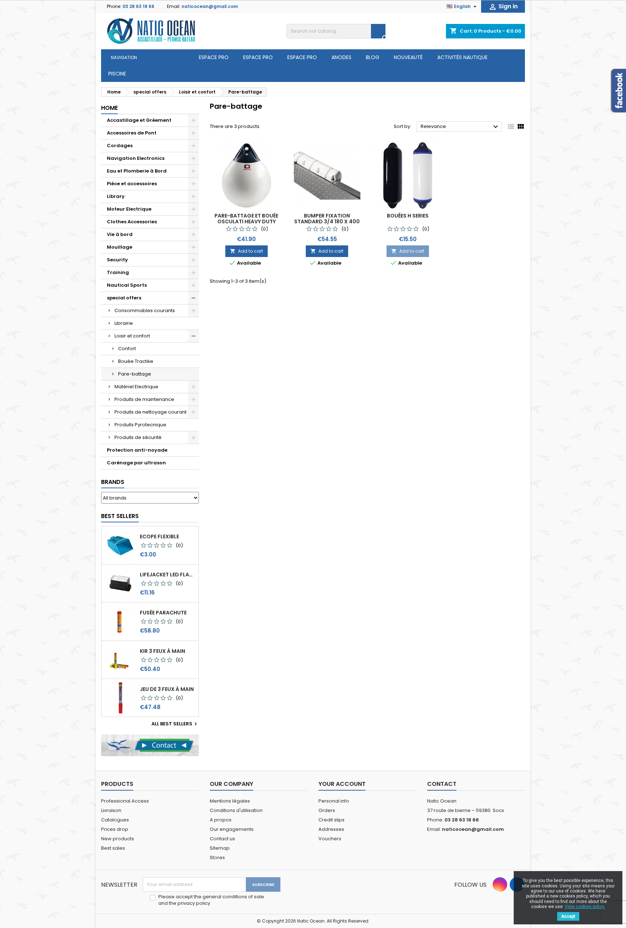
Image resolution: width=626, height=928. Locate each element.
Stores (217, 857)
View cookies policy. (585, 906)
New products (117, 838)
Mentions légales (230, 801)
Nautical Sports (127, 285)
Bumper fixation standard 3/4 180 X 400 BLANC (327, 221)
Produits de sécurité (138, 437)
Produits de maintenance (144, 399)
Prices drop (114, 829)
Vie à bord (120, 234)
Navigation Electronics (135, 158)
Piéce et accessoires (132, 183)
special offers (124, 297)
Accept (568, 916)
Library (116, 196)
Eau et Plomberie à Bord (137, 170)
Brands (112, 482)
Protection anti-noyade (137, 450)
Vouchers (329, 838)
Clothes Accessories (132, 221)
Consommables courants (144, 310)
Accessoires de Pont (131, 132)
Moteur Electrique (129, 209)
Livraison (111, 810)
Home (109, 108)
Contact (441, 784)
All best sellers (175, 724)
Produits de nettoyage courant (150, 412)
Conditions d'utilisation (236, 810)
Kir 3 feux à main (162, 651)
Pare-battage (134, 373)
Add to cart (246, 251)
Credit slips (331, 819)
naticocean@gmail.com (209, 6)
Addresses (331, 829)
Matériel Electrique (136, 386)
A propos (220, 819)
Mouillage (119, 247)
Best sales (113, 848)
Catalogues (115, 819)
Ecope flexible (159, 536)
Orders (326, 810)
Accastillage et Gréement (139, 120)
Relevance (460, 127)
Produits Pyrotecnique (140, 424)
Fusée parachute (163, 613)
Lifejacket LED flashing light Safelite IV (168, 574)
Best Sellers (120, 516)
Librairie (123, 323)
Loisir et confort (132, 335)
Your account (342, 784)
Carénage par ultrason (136, 462)
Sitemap (220, 848)
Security (117, 259)
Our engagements (232, 829)
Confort (127, 348)
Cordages (120, 145)
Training (118, 272)
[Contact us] (150, 745)
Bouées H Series (408, 215)
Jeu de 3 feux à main (167, 689)
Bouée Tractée (135, 361)
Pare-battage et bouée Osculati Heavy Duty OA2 (246, 221)
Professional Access (125, 801)
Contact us (222, 838)
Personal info (333, 801)
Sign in (503, 6)
